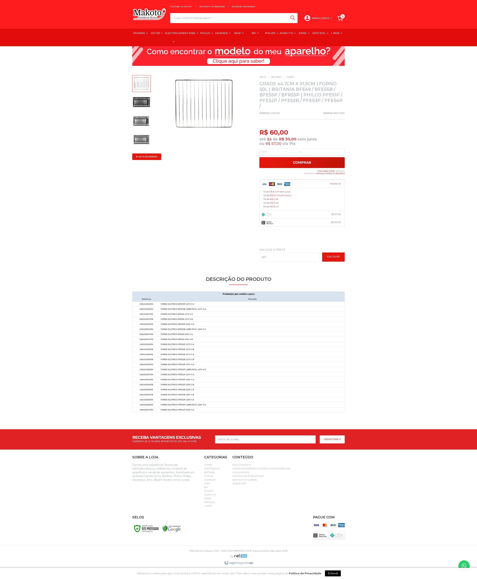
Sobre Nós (239, 483)
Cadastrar (331, 439)
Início (262, 77)
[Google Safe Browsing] (171, 528)
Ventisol (209, 502)
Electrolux (212, 468)
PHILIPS (208, 490)
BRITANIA (339, 113)
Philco (208, 476)
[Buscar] (293, 18)
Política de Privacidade (248, 476)
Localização (240, 472)
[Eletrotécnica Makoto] (149, 14)
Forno (290, 77)
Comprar (302, 163)
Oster (208, 464)
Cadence (210, 479)
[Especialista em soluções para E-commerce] (240, 557)
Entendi (333, 573)
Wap (207, 483)
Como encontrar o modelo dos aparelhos (261, 468)
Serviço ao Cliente (244, 479)
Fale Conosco (241, 464)
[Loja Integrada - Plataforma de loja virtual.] (239, 563)
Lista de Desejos (147, 157)
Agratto (210, 494)
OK (333, 257)
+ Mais (208, 505)
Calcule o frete (272, 249)
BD (206, 487)
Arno (207, 498)
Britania (276, 77)
